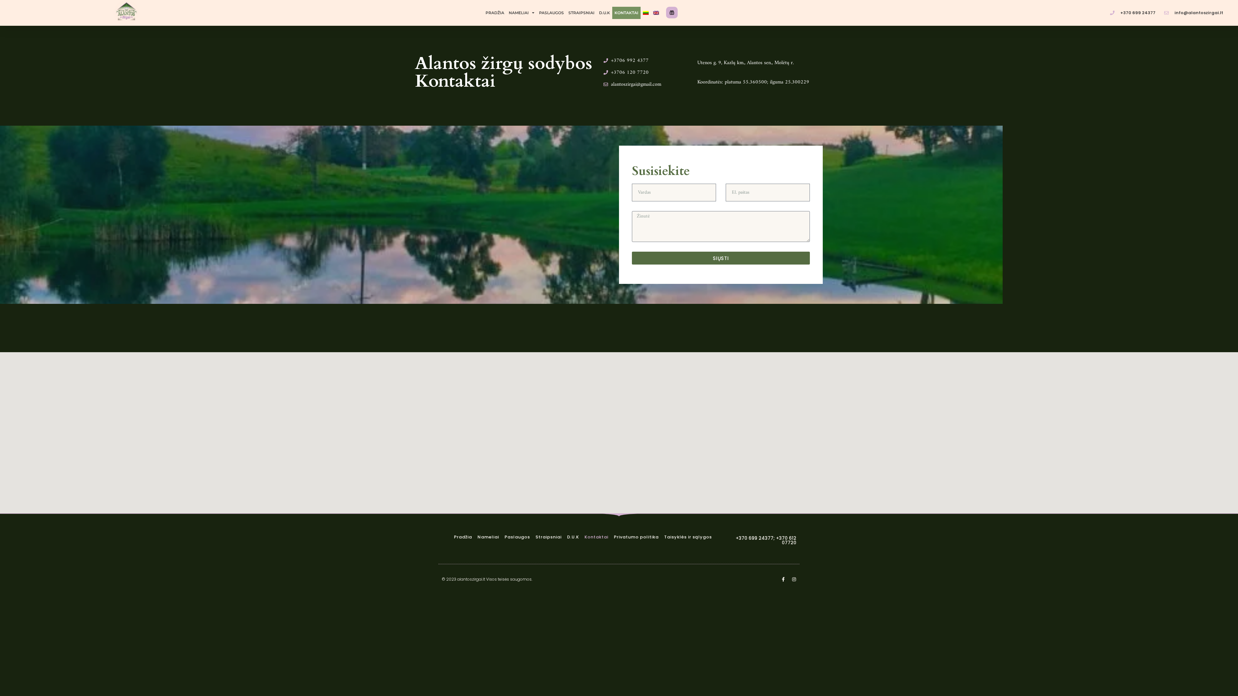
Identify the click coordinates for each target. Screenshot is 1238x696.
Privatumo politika (636, 537)
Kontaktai (626, 12)
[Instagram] (794, 579)
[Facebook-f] (783, 579)
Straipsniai (581, 12)
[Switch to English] (656, 13)
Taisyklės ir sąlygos (688, 537)
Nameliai (519, 12)
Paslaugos (551, 12)
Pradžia (495, 12)
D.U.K (604, 12)
